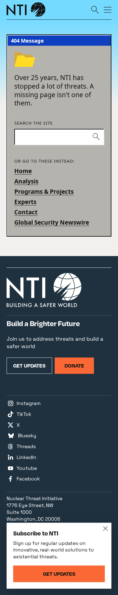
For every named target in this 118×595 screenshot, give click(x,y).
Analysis (26, 181)
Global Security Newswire (51, 222)
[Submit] (96, 137)
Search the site (33, 123)
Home (23, 171)
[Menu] (107, 10)
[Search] (95, 10)
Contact (26, 212)
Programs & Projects (44, 191)
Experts (25, 202)
